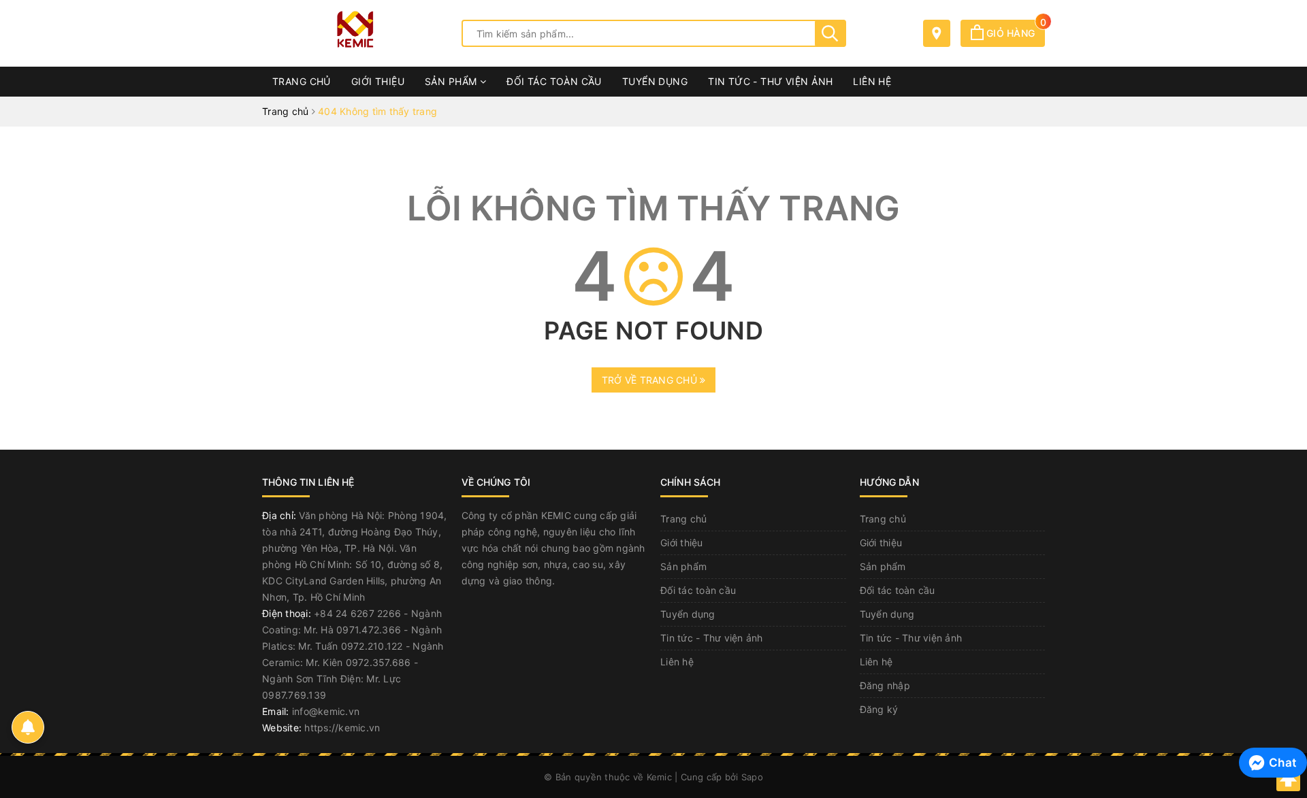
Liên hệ (872, 81)
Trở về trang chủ (651, 380)
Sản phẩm (452, 81)
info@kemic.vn (325, 711)
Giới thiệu (377, 81)
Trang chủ (301, 81)
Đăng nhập (885, 685)
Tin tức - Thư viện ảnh (770, 81)
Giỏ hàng (1014, 33)
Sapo (752, 776)
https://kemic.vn (342, 727)
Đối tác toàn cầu (554, 81)
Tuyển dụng (655, 81)
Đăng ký (879, 709)
